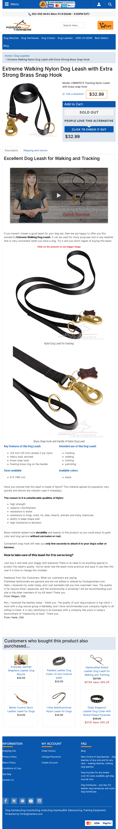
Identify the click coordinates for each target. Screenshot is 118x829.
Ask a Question (74, 93)
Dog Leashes (65, 38)
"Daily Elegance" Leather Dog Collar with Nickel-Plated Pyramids (97, 711)
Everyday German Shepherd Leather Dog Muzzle (21, 670)
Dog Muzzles (11, 38)
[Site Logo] (19, 25)
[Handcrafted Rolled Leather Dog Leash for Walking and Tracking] (97, 659)
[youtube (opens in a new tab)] (31, 801)
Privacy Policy (9, 756)
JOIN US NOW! (83, 38)
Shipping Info (9, 750)
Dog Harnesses (30, 38)
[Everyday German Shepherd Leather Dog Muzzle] (21, 659)
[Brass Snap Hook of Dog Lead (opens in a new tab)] (59, 392)
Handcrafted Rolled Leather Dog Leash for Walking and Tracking (97, 671)
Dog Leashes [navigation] (22, 55)
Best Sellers (101, 38)
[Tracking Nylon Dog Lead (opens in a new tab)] (59, 294)
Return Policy (9, 762)
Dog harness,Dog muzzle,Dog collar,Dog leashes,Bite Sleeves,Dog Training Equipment (55, 810)
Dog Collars (48, 38)
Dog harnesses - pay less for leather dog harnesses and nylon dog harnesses (98, 788)
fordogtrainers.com (31, 813)
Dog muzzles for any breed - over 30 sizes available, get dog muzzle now (97, 775)
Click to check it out (89, 129)
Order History (49, 750)
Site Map (6, 774)
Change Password (51, 756)
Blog (6, 45)
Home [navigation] (8, 55)
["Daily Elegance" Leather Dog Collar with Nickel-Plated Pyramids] (97, 698)
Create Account (50, 762)
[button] (59, 195)
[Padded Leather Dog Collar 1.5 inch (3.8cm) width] (59, 661)
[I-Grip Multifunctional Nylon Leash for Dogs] (59, 698)
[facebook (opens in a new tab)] (5, 801)
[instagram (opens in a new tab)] (39, 801)
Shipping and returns (35, 150)
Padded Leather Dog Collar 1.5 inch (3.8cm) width (59, 674)
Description (11, 150)
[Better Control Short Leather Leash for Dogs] (21, 698)
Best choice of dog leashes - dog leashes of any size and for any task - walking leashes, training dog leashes (98, 761)
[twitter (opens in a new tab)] (14, 801)
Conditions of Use (11, 768)
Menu (14, 4)
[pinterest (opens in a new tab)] (22, 801)
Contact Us (8, 780)
